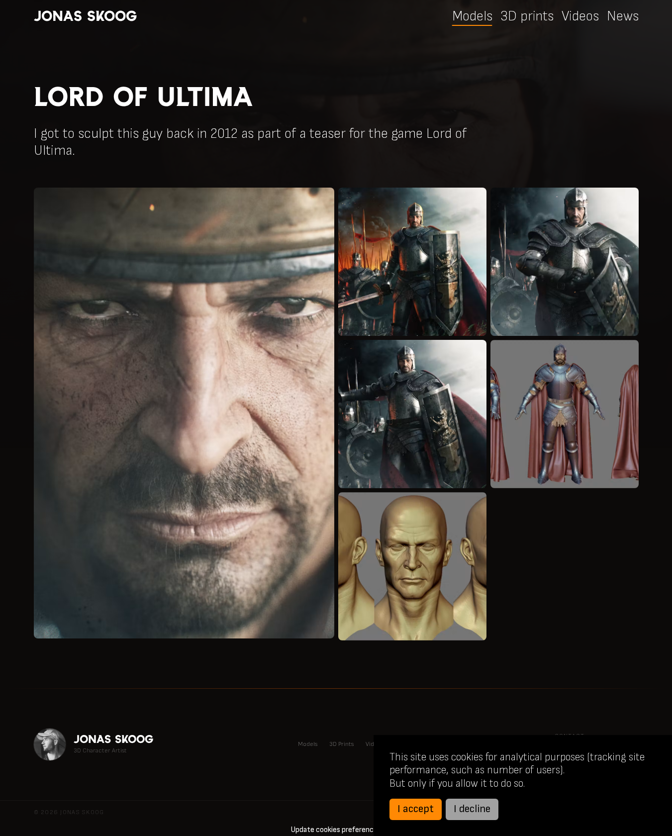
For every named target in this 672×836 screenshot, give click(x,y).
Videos (580, 16)
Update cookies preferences (336, 830)
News (623, 16)
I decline (472, 809)
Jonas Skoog (85, 16)
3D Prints (341, 744)
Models (472, 16)
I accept (415, 809)
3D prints (527, 16)
